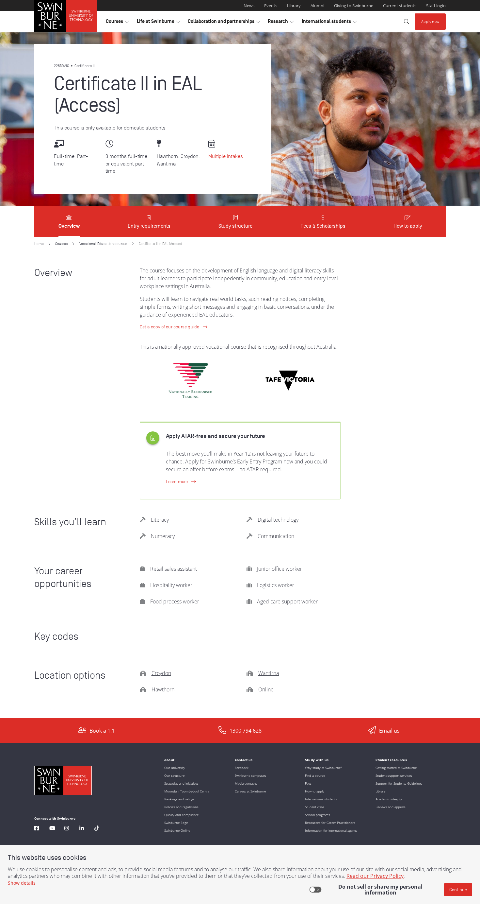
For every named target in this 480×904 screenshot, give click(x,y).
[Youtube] (52, 828)
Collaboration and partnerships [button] (224, 22)
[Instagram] (66, 828)
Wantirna (268, 673)
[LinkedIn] (81, 828)
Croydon (161, 673)
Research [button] (281, 22)
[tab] (69, 221)
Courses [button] (117, 22)
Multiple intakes (225, 156)
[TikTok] (96, 828)
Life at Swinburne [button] (158, 22)
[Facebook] (36, 828)
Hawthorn (163, 689)
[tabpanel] (240, 477)
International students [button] (329, 22)
